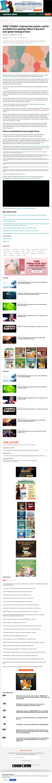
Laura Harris (13, 34)
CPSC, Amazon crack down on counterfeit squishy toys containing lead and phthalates (21, 604)
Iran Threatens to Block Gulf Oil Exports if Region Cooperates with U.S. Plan (19, 588)
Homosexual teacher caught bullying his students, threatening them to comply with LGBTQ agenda (26, 233)
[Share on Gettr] (24, 38)
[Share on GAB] (21, 38)
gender (24, 40)
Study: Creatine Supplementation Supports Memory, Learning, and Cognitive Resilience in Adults (23, 658)
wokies (31, 43)
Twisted (17, 43)
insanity (10, 41)
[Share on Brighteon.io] (7, 38)
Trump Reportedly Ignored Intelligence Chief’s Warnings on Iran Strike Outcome (20, 648)
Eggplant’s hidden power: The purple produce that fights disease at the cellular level (20, 611)
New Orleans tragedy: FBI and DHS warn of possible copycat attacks (33, 326)
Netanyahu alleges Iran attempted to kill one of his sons (14, 622)
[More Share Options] (26, 38)
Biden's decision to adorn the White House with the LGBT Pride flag (24, 178)
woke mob (27, 43)
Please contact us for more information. (10, 461)
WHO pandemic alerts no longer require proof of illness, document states (18, 598)
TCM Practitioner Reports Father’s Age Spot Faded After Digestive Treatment (19, 619)
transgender (5, 43)
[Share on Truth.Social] (18, 38)
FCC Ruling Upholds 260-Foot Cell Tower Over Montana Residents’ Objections (19, 632)
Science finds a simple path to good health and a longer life (15, 635)
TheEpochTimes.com (8, 238)
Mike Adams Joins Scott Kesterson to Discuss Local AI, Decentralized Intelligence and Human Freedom (30, 705)
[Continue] (38, 757)
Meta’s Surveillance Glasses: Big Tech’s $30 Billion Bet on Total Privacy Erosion (19, 639)
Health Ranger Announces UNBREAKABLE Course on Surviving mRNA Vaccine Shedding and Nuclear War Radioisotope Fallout (32, 711)
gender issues (36, 40)
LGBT (17, 41)
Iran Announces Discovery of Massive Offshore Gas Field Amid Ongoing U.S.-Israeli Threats (22, 625)
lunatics (27, 41)
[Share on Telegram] (15, 38)
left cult (14, 41)
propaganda (35, 41)
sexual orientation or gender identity (32, 146)
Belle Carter (25, 336)
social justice (41, 41)
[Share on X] (12, 38)
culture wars (15, 40)
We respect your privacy (26, 760)
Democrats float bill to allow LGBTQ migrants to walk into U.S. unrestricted (20, 230)
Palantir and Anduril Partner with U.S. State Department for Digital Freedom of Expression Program (23, 642)
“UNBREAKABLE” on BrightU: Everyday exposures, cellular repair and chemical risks (20, 655)
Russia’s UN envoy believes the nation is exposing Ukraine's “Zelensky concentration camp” (22, 608)
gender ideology (29, 40)
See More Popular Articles (26, 670)
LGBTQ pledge (22, 41)
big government (8, 40)
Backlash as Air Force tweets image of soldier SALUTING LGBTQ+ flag (19, 228)
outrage (31, 41)
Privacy (31, 769)
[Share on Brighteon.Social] (4, 38)
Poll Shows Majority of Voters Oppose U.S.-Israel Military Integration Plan (18, 645)
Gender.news (22, 174)
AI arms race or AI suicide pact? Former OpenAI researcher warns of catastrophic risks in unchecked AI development (33, 294)
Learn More (5, 779)
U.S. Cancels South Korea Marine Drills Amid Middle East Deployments (17, 601)
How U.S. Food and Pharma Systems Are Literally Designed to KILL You (17, 591)
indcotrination (6, 41)
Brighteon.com (32, 208)
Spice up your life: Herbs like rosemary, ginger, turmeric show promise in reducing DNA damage (22, 666)
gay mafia (20, 40)
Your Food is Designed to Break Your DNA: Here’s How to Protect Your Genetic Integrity (21, 629)
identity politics (43, 40)
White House (22, 43)
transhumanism (11, 43)
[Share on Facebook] (9, 38)
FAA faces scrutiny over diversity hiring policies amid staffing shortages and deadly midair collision (31, 338)
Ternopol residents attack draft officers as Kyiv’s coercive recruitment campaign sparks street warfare (24, 652)
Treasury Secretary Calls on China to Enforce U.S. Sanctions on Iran (17, 594)
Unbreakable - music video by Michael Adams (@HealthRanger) (32, 724)
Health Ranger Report (8, 692)
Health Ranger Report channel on (21, 208)
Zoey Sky (24, 325)
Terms (35, 769)
